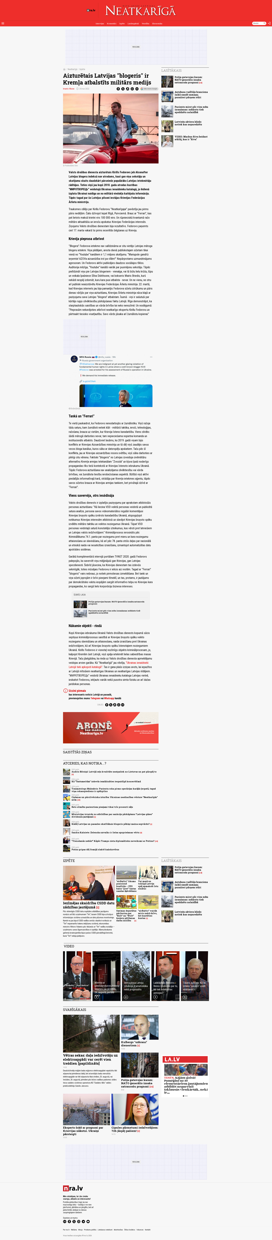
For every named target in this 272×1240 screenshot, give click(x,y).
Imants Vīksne (68, 89)
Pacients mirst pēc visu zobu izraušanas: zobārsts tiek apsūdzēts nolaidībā (114, 612)
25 (79, 800)
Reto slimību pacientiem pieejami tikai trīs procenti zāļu (102, 807)
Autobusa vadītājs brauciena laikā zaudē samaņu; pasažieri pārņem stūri (191, 94)
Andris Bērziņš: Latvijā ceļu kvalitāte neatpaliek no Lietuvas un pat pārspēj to (114, 771)
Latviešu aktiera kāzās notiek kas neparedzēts (188, 123)
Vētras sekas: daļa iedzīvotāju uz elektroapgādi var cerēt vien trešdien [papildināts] (90, 1059)
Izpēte (122, 23)
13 (201, 873)
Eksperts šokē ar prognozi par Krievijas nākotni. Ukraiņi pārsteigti (83, 1131)
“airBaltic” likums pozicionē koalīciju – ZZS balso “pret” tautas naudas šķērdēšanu (126, 886)
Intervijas (100, 23)
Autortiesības (118, 1230)
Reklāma (74, 1230)
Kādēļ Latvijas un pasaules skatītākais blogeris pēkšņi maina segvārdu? (111, 824)
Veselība (145, 23)
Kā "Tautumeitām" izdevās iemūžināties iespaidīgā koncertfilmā (106, 781)
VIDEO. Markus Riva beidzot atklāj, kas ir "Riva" (191, 138)
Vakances (140, 1230)
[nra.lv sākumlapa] (91, 10)
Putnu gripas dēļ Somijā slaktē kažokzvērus (95, 849)
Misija (80, 1230)
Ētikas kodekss (129, 1230)
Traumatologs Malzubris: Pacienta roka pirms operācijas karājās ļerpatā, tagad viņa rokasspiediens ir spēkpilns (114, 789)
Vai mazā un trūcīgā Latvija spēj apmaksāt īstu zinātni (148, 885)
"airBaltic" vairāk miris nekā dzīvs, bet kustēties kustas (147, 914)
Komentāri (111, 23)
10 (156, 841)
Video (69, 946)
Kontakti (147, 1230)
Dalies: (100, 705)
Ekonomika (157, 23)
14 (201, 83)
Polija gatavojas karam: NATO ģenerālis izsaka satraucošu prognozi (116, 603)
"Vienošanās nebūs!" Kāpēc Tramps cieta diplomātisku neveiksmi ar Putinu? (113, 841)
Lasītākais (171, 70)
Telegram (95, 698)
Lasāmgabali (133, 23)
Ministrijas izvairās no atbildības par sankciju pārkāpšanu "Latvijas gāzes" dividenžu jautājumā (112, 815)
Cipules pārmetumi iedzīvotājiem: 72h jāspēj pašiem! (134, 1129)
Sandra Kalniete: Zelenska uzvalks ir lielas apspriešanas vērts (105, 832)
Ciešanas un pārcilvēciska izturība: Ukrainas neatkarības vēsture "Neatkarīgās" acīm (115, 798)
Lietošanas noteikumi (105, 1230)
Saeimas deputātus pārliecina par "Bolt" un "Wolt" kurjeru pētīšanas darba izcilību (126, 915)
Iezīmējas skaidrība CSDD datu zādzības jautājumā (88, 905)
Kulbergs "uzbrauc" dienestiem (134, 1043)
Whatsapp (109, 698)
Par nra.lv (66, 1230)
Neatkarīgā (72, 69)
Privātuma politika (90, 1230)
